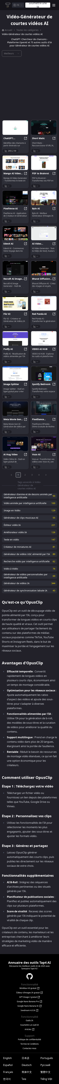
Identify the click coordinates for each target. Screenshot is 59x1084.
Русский (45, 1065)
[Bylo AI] (44, 198)
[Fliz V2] (15, 303)
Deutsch (27, 1065)
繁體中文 (45, 1072)
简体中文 (27, 1072)
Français (8, 1072)
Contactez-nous (29, 1048)
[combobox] (18, 5)
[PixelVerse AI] (15, 198)
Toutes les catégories (27, 29)
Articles (28, 1029)
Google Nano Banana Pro (28, 1001)
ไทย (24, 1079)
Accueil (8, 29)
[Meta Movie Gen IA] (15, 408)
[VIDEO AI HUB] (44, 338)
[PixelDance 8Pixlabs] (44, 408)
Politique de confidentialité (29, 1039)
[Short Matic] (44, 127)
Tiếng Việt (46, 1079)
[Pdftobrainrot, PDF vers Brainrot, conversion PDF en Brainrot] (44, 163)
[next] (45, 474)
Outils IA (29, 1020)
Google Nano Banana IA (28, 1006)
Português (46, 1058)
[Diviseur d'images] (15, 373)
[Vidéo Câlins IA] (15, 444)
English (7, 1058)
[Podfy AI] (15, 338)
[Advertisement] (29, 88)
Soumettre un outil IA (29, 1025)
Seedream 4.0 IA (28, 1010)
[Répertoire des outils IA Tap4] (7, 5)
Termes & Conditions (29, 1044)
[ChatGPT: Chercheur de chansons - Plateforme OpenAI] (15, 127)
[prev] (11, 474)
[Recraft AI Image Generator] (15, 268)
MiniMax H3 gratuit (28, 988)
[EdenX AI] (15, 233)
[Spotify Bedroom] (44, 373)
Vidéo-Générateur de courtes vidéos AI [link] (22, 34)
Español (8, 1065)
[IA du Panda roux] (44, 303)
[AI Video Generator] (44, 233)
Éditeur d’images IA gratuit (28, 992)
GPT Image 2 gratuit (28, 997)
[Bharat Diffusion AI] (44, 268)
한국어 (7, 1079)
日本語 (25, 1058)
